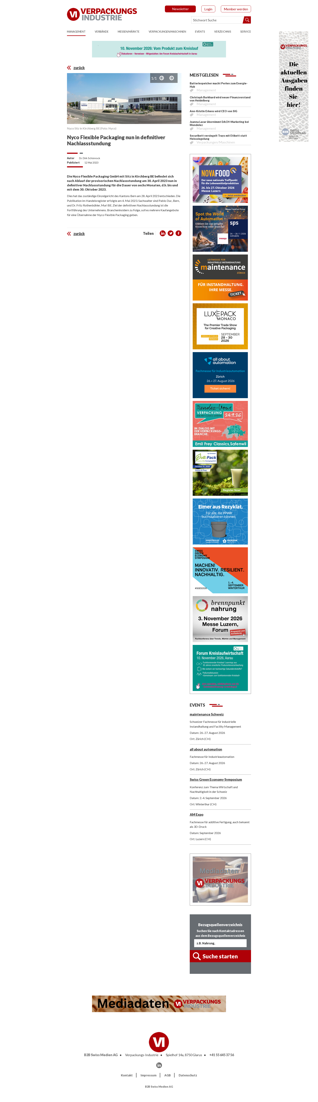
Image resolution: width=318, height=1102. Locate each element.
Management (76, 31)
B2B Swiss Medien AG (101, 1055)
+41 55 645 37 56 (221, 1055)
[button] (163, 233)
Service (245, 31)
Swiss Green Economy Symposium (216, 780)
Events (200, 31)
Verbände (102, 31)
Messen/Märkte (128, 31)
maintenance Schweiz (207, 714)
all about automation (206, 749)
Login (208, 9)
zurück (79, 67)
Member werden (236, 9)
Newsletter (180, 9)
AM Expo (196, 815)
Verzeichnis (222, 31)
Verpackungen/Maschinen (167, 31)
